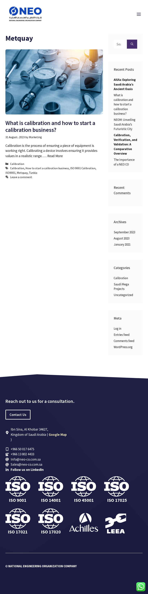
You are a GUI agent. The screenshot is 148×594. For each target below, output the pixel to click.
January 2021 (122, 244)
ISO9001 (10, 172)
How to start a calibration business (47, 168)
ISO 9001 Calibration (82, 168)
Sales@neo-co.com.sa (26, 464)
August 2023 (121, 238)
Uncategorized (123, 295)
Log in (117, 329)
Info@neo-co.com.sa (26, 459)
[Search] (132, 44)
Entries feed (122, 335)
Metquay (22, 172)
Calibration (17, 164)
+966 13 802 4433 (22, 454)
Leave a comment (21, 177)
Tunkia (33, 172)
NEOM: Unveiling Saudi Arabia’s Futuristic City (124, 124)
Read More (55, 156)
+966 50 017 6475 (22, 449)
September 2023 (124, 232)
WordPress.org (123, 347)
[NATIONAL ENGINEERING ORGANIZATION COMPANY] (25, 14)
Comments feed (124, 341)
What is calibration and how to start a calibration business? (50, 126)
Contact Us (18, 414)
